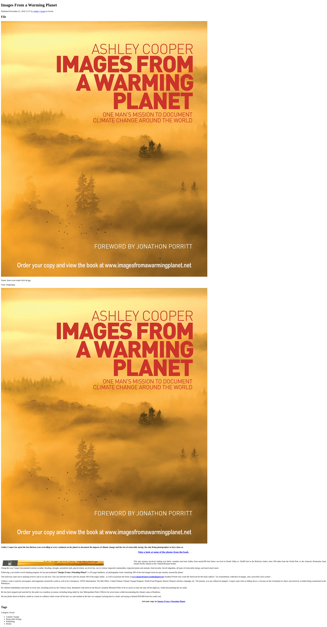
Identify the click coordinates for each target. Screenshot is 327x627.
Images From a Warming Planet (171, 601)
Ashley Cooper (39, 11)
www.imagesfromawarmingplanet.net (147, 577)
